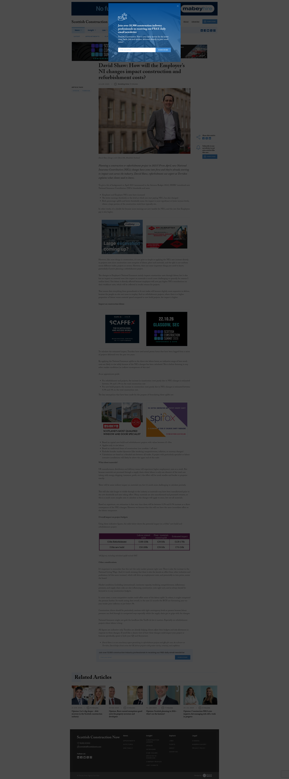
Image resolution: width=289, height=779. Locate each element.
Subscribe (163, 50)
